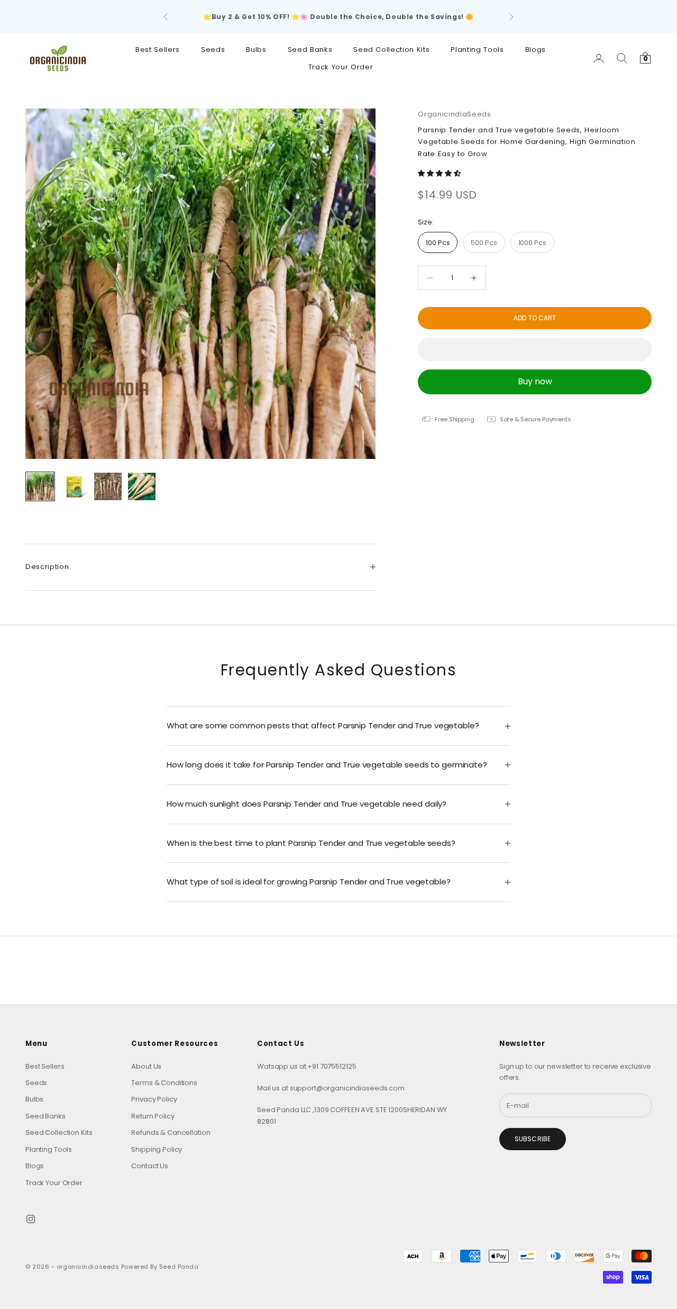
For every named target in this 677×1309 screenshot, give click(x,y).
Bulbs (256, 49)
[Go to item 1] (40, 486)
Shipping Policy (156, 1149)
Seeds (213, 49)
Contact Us (149, 1166)
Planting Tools (477, 49)
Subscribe (533, 1138)
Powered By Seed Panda (160, 1266)
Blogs (535, 49)
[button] (440, 174)
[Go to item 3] (108, 486)
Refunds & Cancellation (170, 1132)
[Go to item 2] (74, 486)
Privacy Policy (154, 1099)
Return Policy (152, 1116)
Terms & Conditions (164, 1083)
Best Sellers (157, 49)
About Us (146, 1066)
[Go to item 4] (142, 486)
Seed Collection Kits (391, 49)
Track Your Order (340, 66)
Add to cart (535, 317)
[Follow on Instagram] (30, 1219)
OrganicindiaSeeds (454, 114)
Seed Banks (310, 49)
